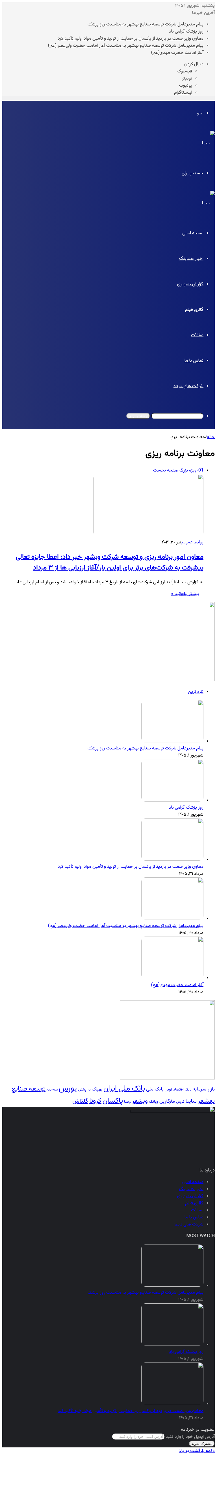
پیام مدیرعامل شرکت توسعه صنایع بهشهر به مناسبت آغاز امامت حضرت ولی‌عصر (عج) (125, 45)
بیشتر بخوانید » (185, 593)
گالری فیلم (194, 309)
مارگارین (167, 1101)
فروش (180, 1101)
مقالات (197, 335)
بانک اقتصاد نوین (178, 1089)
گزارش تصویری (190, 284)
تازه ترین (195, 691)
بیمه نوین (52, 1089)
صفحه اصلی (192, 233)
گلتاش (80, 1101)
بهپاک (97, 1089)
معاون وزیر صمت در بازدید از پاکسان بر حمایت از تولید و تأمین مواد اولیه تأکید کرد (130, 38)
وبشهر (140, 1101)
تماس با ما (194, 360)
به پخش (84, 1089)
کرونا (95, 1101)
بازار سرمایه (204, 1089)
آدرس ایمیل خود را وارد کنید (190, 1436)
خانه (211, 437)
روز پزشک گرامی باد (186, 31)
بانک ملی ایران (124, 1088)
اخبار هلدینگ (191, 258)
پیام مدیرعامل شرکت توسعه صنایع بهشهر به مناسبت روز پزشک (145, 24)
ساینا (191, 1101)
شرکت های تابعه (188, 386)
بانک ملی (155, 1089)
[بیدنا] (208, 143)
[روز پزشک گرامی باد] (172, 800)
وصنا (127, 1101)
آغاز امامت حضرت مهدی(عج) (177, 52)
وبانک (153, 1102)
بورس (68, 1088)
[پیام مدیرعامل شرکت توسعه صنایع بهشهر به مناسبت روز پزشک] (172, 741)
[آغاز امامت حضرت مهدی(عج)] (172, 978)
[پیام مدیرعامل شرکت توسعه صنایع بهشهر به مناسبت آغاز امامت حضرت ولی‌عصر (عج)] (172, 918)
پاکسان (113, 1101)
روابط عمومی (192, 542)
